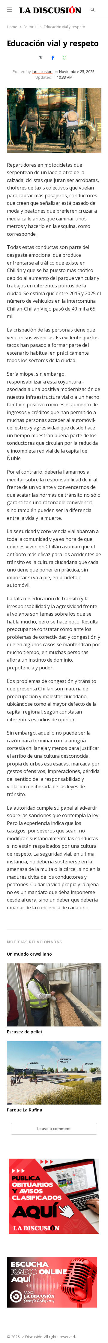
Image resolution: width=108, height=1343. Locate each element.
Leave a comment (54, 1128)
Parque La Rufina (24, 1110)
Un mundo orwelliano (29, 954)
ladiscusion (42, 71)
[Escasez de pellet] (54, 967)
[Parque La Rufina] (54, 1044)
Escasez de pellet (25, 1032)
